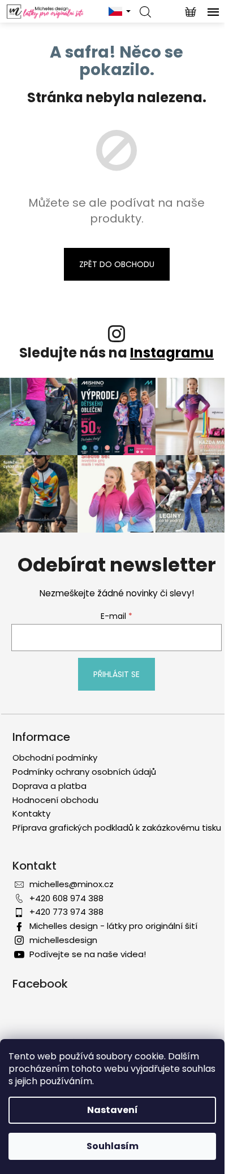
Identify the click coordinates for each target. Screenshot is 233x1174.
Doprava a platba (49, 786)
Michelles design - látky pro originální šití (113, 926)
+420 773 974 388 (66, 912)
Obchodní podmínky (54, 757)
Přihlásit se (116, 674)
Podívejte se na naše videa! (87, 954)
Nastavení (112, 1109)
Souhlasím (113, 1146)
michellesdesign (63, 940)
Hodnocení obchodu (55, 800)
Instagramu (172, 352)
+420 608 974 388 (66, 898)
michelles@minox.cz (71, 884)
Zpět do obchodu (116, 264)
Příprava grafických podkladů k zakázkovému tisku (116, 827)
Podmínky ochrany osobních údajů (84, 772)
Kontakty (31, 813)
